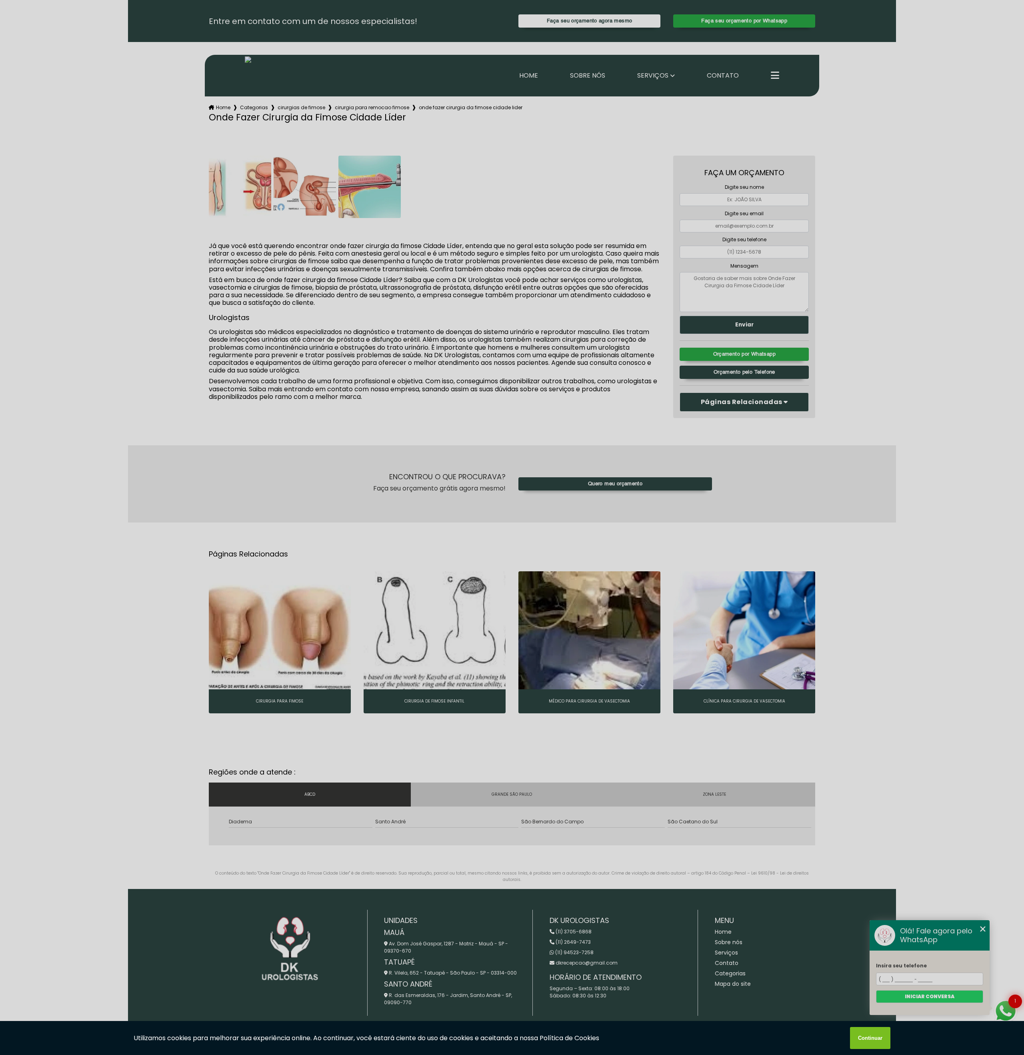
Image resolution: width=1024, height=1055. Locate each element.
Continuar (870, 1038)
